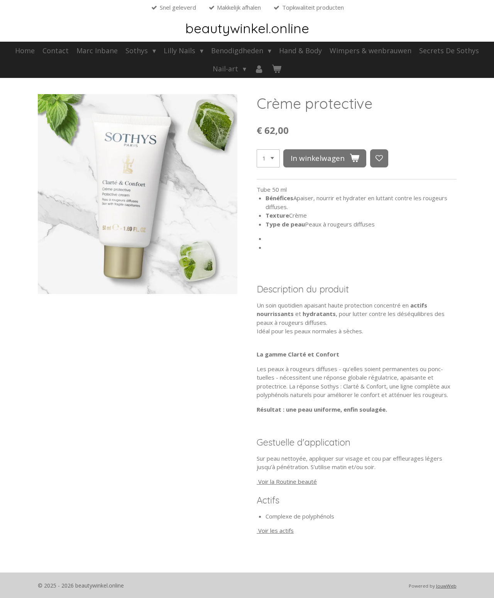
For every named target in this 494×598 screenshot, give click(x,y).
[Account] (258, 69)
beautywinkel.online (247, 28)
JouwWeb (446, 586)
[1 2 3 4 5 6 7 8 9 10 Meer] (268, 158)
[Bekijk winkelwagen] (276, 69)
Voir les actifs (276, 530)
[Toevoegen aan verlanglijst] (379, 158)
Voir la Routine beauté (287, 481)
